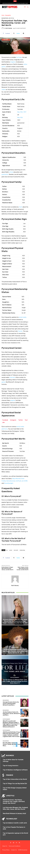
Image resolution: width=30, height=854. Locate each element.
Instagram (13, 420)
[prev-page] (3, 688)
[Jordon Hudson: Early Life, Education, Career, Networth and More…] (24, 713)
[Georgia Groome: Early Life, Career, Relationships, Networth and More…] (24, 703)
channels (12, 377)
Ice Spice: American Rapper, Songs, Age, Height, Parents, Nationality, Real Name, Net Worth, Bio (15, 651)
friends (20, 331)
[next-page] (5, 688)
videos (4, 89)
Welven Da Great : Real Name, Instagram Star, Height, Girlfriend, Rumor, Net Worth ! (14, 801)
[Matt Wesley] (3, 28)
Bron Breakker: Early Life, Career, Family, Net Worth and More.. (11, 744)
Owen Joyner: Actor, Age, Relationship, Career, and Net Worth (22, 568)
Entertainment (14, 677)
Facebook (5, 420)
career (10, 550)
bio (7, 550)
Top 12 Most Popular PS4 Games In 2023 (14, 828)
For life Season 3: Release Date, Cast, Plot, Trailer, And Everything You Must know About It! (15, 681)
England (12, 62)
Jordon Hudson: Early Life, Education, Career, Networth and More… (11, 713)
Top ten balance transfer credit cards (15, 823)
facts (20, 207)
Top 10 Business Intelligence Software (15, 770)
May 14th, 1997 (21, 112)
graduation (5, 174)
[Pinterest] (16, 842)
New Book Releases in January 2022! (14, 813)
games (4, 382)
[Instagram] (13, 842)
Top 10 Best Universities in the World (15, 779)
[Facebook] (10, 842)
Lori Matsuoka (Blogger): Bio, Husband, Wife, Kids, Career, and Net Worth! (15, 808)
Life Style (11, 18)
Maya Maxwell (16, 478)
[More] (23, 33)
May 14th (20, 117)
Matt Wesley (9, 28)
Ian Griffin (25, 481)
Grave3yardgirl (8, 483)
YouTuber (19, 57)
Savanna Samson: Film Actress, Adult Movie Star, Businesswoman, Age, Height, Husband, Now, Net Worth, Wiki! (15, 621)
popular (13, 400)
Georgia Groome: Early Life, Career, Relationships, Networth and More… (11, 703)
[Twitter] (19, 842)
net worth (16, 550)
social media (22, 317)
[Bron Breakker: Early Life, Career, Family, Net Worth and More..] (24, 744)
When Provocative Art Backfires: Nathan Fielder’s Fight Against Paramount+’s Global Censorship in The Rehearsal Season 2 (11, 724)
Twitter (20, 420)
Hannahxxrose (10, 481)
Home (3, 15)
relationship (22, 550)
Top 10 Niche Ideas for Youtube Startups (13, 760)
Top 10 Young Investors (10, 765)
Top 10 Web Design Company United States (14, 789)
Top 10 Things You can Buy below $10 (15, 783)
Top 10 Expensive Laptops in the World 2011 (15, 834)
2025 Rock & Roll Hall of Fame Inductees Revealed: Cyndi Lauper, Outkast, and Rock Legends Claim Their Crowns (11, 734)
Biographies (8, 15)
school (11, 172)
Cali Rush (18, 481)
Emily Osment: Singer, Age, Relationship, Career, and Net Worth (7, 568)
